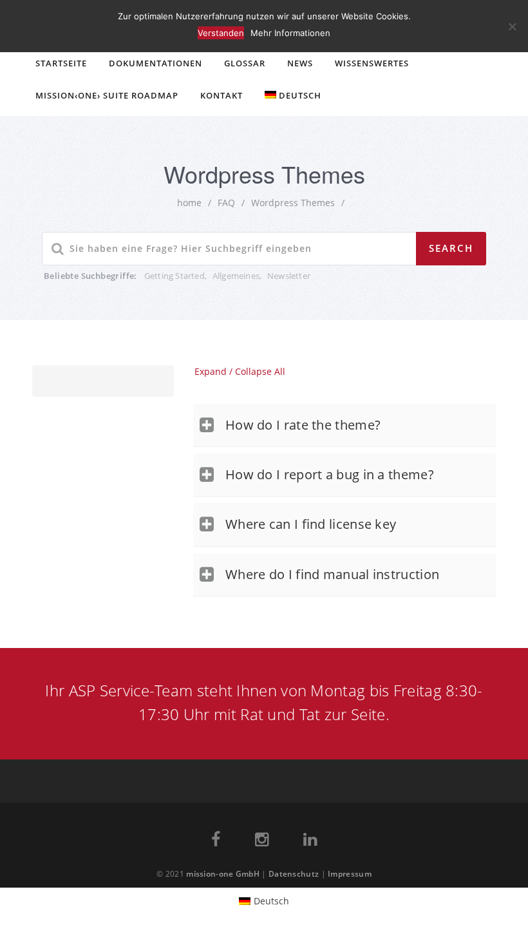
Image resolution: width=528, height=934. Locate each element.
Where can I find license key (310, 524)
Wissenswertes (372, 63)
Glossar (244, 63)
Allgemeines (235, 275)
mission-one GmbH (222, 873)
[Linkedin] (310, 841)
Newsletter (288, 275)
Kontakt (221, 95)
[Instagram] (262, 841)
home (189, 202)
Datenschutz (294, 873)
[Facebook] (215, 841)
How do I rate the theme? (303, 425)
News (300, 63)
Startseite (61, 63)
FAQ (226, 202)
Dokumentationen (155, 63)
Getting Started (174, 275)
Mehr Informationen (290, 33)
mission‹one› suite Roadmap (106, 95)
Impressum (350, 873)
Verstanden (221, 33)
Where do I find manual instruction (332, 574)
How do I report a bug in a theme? (329, 474)
